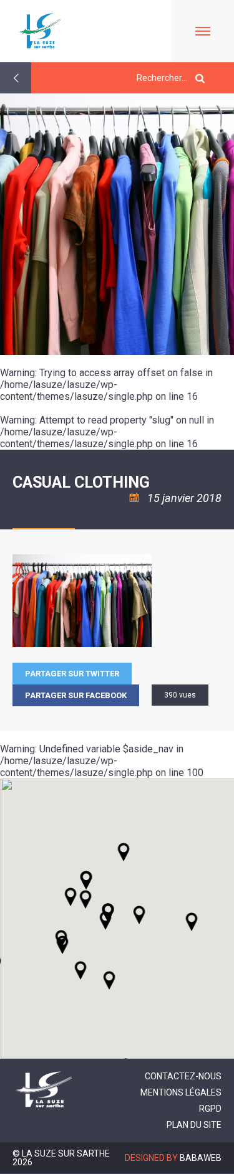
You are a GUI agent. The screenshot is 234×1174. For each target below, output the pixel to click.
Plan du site (194, 1125)
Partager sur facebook (76, 695)
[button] (139, 915)
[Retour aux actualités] (15, 77)
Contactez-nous (183, 1076)
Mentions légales (181, 1092)
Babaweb (201, 1158)
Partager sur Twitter (72, 673)
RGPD (210, 1109)
